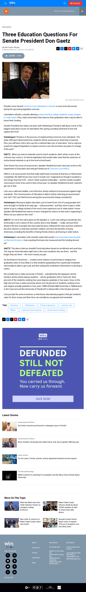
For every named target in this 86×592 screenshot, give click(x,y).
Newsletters (53, 543)
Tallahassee (29, 305)
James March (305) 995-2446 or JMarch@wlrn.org (73, 554)
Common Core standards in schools (39, 106)
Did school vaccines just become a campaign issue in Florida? (42, 426)
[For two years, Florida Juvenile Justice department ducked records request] (9, 459)
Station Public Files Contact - (73, 548)
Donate (34, 553)
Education (6, 27)
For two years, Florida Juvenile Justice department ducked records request (47, 458)
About (34, 543)
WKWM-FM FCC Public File (54, 559)
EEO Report (70, 543)
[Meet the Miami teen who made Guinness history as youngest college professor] (11, 506)
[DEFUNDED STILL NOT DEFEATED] (43, 368)
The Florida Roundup (25, 471)
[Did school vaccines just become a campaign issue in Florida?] (9, 426)
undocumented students (32, 310)
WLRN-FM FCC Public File (56, 555)
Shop (34, 563)
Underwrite (36, 558)
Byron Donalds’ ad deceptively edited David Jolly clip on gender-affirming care (48, 442)
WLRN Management (73, 559)
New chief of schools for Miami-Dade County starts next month (30, 521)
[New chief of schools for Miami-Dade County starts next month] (11, 523)
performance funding (56, 310)
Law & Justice (23, 455)
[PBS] (27, 587)
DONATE (76, 3)
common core (66, 305)
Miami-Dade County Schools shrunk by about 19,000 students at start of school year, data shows (68, 507)
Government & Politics (26, 422)
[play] (6, 11)
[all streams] (82, 11)
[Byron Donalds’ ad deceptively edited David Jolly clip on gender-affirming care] (9, 443)
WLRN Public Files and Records (55, 563)
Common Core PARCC (59, 168)
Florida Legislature (47, 305)
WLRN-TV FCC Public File (56, 552)
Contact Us (36, 548)
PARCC (13, 310)
